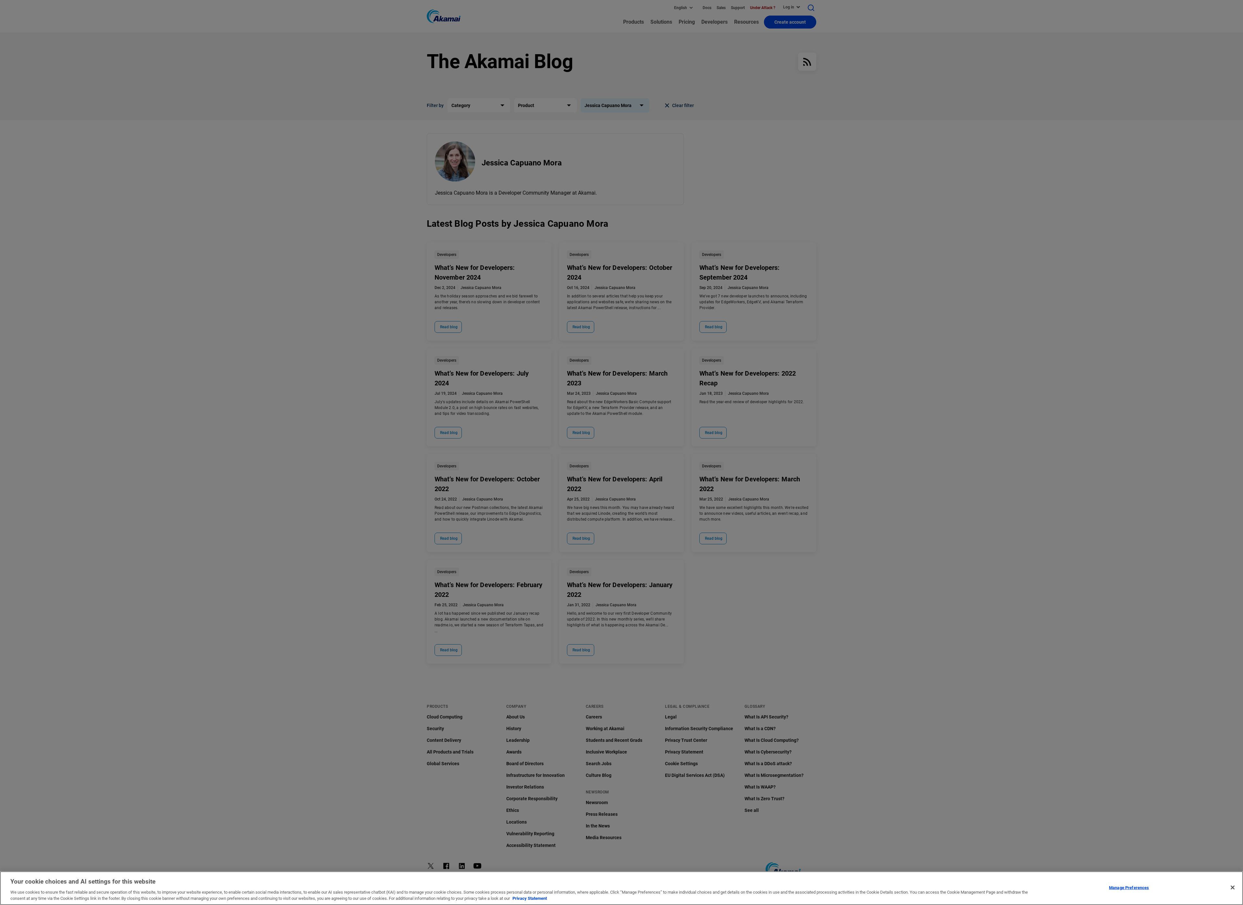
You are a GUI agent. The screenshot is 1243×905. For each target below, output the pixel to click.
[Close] (1232, 887)
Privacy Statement (529, 898)
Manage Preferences (1129, 887)
